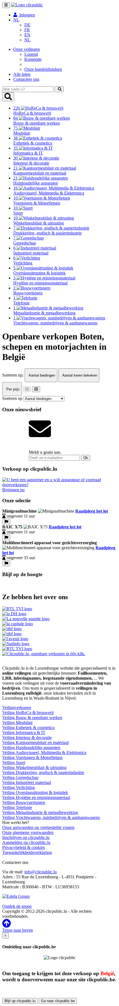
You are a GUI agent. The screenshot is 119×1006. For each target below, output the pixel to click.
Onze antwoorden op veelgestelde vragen (38, 827)
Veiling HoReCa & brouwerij (28, 712)
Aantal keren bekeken (79, 375)
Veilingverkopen (16, 707)
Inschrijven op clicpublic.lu (26, 837)
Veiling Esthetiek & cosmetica (28, 727)
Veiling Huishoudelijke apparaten (31, 747)
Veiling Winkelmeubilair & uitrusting (34, 767)
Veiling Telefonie (17, 807)
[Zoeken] (59, 89)
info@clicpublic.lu (40, 871)
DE (27, 24)
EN (27, 34)
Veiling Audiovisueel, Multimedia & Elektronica (44, 752)
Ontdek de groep (17, 906)
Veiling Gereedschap (20, 777)
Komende (33, 59)
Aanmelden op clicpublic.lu (26, 842)
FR (27, 29)
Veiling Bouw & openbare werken (32, 717)
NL (27, 39)
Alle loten (21, 74)
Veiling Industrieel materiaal (26, 782)
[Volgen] (6, 522)
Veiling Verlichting (18, 787)
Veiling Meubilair (17, 722)
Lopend (31, 54)
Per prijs (12, 389)
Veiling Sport (13, 762)
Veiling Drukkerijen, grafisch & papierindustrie (43, 772)
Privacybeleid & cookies (23, 847)
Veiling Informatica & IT (23, 732)
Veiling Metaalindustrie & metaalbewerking (40, 812)
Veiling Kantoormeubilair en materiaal (35, 742)
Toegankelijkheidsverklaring (27, 852)
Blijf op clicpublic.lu (19, 1001)
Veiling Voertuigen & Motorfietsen (32, 757)
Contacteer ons (26, 79)
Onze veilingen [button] (26, 49)
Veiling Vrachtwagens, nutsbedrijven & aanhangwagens (51, 817)
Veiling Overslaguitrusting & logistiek (35, 792)
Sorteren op (12, 398)
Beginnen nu (13, 489)
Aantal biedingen (41, 375)
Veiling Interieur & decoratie (27, 737)
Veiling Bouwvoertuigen (23, 802)
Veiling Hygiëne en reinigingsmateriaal (36, 797)
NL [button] (16, 19)
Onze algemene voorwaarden (27, 832)
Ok (85, 458)
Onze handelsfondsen (43, 69)
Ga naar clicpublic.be (58, 1001)
